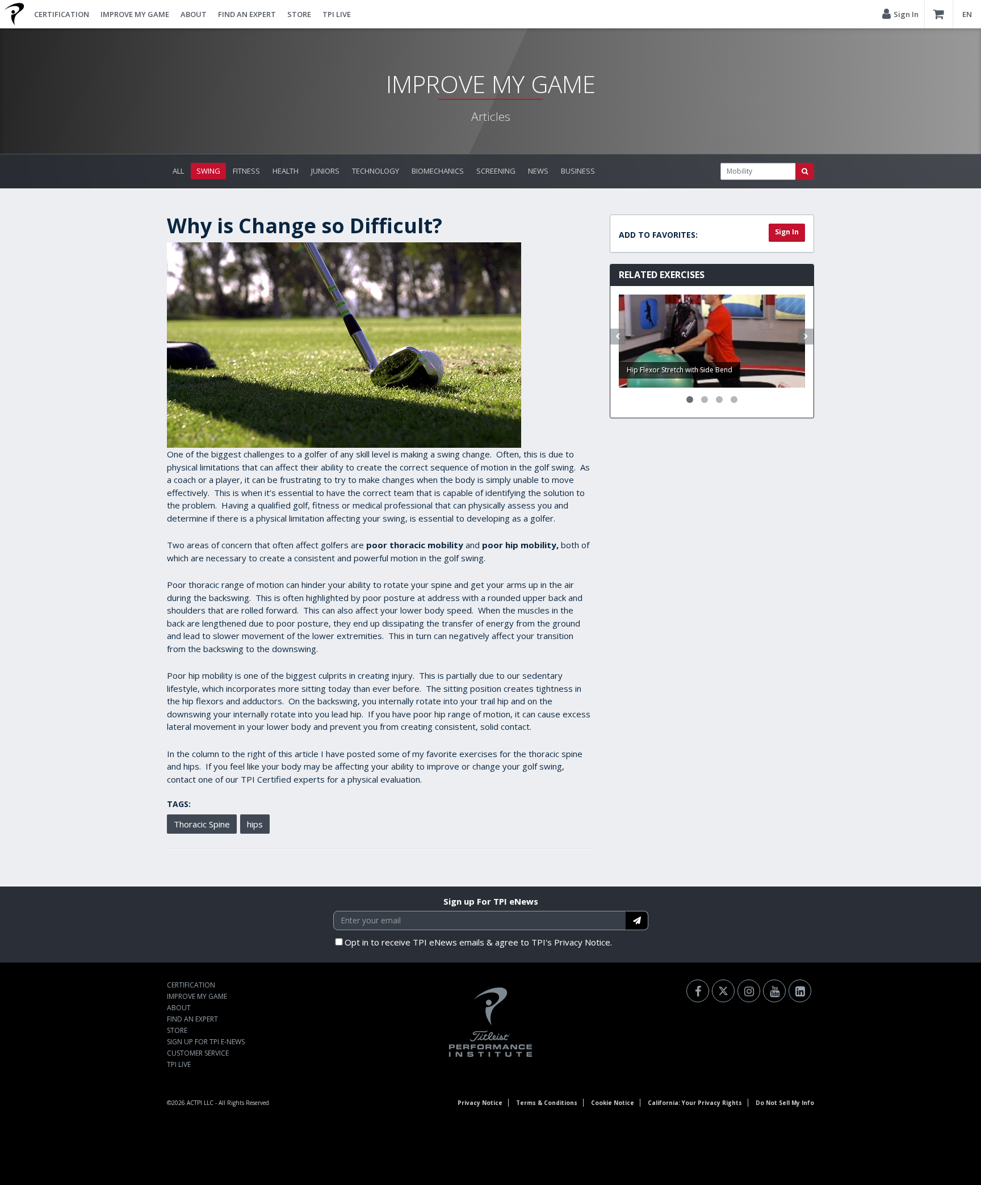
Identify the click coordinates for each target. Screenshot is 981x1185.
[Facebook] (697, 991)
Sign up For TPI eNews (490, 901)
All (178, 171)
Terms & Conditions (546, 1103)
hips (255, 824)
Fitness (246, 171)
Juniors (325, 171)
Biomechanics (438, 171)
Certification (61, 14)
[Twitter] (723, 991)
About (194, 14)
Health (285, 171)
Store (299, 14)
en (967, 14)
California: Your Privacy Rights (695, 1103)
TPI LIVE (336, 14)
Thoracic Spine (202, 824)
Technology (375, 171)
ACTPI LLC (200, 1103)
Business (578, 171)
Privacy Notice (480, 1103)
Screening (495, 171)
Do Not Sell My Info (785, 1103)
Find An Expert (247, 14)
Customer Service (198, 1053)
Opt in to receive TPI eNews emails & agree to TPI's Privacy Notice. (478, 942)
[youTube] (774, 991)
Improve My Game (134, 14)
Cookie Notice (612, 1103)
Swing (208, 171)
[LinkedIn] (800, 991)
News (538, 171)
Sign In (787, 232)
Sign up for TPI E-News (206, 1042)
